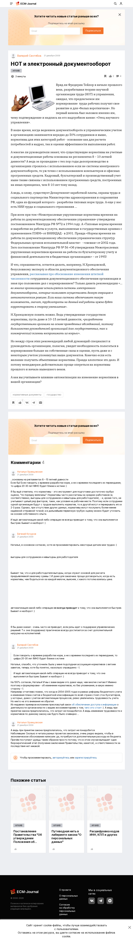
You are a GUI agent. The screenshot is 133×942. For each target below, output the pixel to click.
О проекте (65, 889)
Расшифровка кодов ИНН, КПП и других (104, 833)
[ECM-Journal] (25, 891)
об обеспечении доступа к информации (94, 704)
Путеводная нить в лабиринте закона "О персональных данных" (66, 836)
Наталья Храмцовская (29, 471)
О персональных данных (68, 897)
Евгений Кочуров (26, 533)
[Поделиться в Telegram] (33, 402)
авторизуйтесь (61, 757)
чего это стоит (93, 707)
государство (54, 394)
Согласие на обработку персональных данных (67, 909)
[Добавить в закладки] (13, 402)
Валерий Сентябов (27, 644)
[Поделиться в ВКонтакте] (27, 402)
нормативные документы (27, 394)
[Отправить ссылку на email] (40, 402)
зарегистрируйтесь (86, 757)
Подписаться (93, 30)
